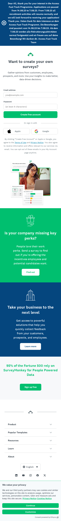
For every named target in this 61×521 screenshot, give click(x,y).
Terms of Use (20, 142)
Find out (30, 272)
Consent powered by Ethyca (45, 517)
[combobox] (30, 466)
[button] (30, 424)
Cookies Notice (44, 498)
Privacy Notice (29, 498)
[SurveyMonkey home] (30, 54)
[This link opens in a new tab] (16, 475)
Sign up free (31, 387)
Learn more (30, 346)
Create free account (31, 114)
